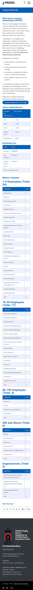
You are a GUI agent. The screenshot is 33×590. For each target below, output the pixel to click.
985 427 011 (10, 549)
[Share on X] (7, 509)
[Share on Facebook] (4, 509)
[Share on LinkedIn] (16, 509)
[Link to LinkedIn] (29, 585)
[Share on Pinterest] (13, 509)
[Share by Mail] (28, 509)
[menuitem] (3, 588)
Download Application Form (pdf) (15, 102)
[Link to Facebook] (26, 585)
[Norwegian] (7, 588)
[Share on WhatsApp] (10, 509)
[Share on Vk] (22, 509)
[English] (3, 588)
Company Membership (10, 10)
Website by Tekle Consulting (21, 583)
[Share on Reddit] (25, 509)
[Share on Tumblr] (19, 509)
